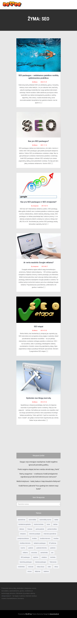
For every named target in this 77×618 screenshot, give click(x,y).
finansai (30, 529)
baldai (56, 519)
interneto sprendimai (50, 534)
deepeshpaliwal (54, 614)
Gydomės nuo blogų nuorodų (38, 398)
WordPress (28, 614)
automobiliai (32, 519)
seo (52, 552)
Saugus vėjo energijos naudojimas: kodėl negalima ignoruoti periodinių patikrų (38, 463)
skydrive (35, 557)
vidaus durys (40, 566)
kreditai (34, 538)
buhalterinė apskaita (25, 524)
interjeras (23, 534)
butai (48, 524)
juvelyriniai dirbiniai (23, 538)
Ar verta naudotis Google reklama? (38, 262)
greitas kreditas (52, 529)
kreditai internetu (45, 538)
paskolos (52, 548)
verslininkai (21, 566)
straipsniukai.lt (6, 596)
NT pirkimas (52, 543)
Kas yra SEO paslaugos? (38, 141)
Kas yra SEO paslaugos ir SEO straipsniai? (38, 202)
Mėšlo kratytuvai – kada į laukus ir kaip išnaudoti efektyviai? (38, 481)
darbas (55, 524)
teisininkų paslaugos (26, 562)
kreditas (56, 538)
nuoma (23, 548)
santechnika (44, 552)
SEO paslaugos (25, 557)
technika (52, 557)
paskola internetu (41, 548)
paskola (30, 548)
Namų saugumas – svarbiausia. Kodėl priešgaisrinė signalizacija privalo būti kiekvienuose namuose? (39, 475)
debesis (21, 529)
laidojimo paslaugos (40, 543)
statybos (44, 557)
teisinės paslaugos (40, 562)
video (49, 566)
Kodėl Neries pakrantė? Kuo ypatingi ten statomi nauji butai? (38, 487)
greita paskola (40, 529)
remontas (34, 552)
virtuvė (29, 571)
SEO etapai (38, 326)
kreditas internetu (25, 543)
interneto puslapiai (34, 534)
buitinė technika (38, 524)
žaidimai (46, 571)
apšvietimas (21, 519)
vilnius (56, 566)
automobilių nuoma (45, 519)
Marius (36, 82)
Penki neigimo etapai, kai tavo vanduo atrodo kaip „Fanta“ (38, 469)
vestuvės (30, 566)
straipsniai (36, 206)
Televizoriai (53, 562)
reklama (25, 552)
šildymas (37, 571)
